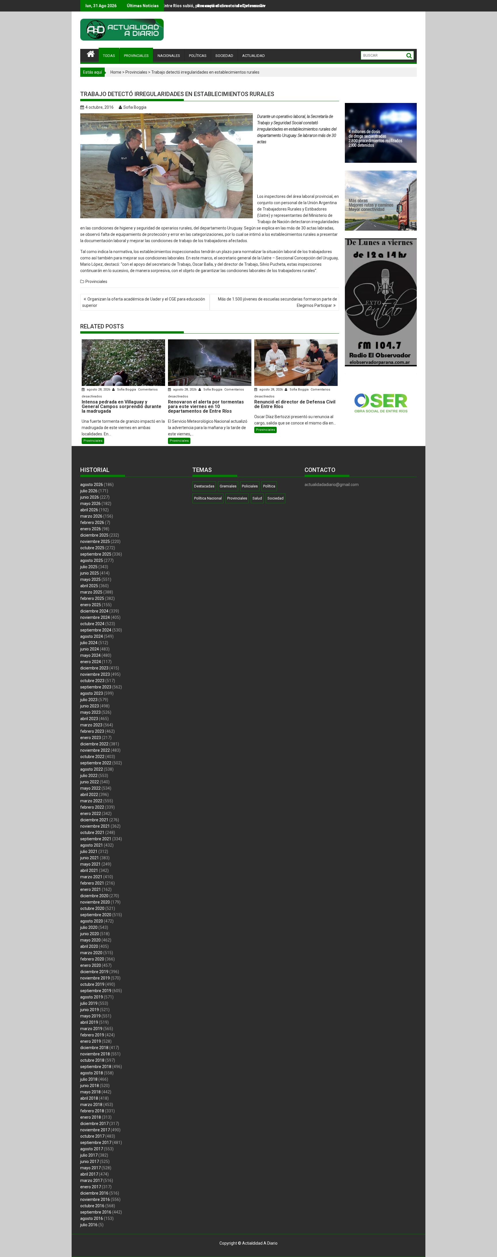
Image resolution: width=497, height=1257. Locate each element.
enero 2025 (90, 604)
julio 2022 (89, 775)
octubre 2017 (92, 1136)
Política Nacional (208, 498)
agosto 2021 (91, 845)
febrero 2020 (92, 959)
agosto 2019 (91, 997)
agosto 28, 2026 (98, 389)
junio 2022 (89, 782)
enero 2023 (90, 737)
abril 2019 (89, 1022)
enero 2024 (90, 661)
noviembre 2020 (95, 902)
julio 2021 (89, 851)
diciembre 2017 (94, 1123)
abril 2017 (89, 1174)
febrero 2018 (92, 1111)
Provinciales (136, 72)
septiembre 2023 (95, 687)
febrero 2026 (92, 522)
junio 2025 (89, 573)
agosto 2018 (91, 1073)
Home (115, 72)
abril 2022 (89, 794)
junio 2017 (89, 1161)
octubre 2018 (92, 1060)
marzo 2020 (91, 952)
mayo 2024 (90, 655)
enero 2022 (90, 813)
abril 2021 (89, 870)
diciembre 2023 (94, 668)
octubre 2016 (92, 1206)
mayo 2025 (90, 579)
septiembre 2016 (95, 1212)
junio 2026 (89, 497)
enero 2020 (90, 965)
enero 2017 (90, 1187)
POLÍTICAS (198, 55)
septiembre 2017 (95, 1142)
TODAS (109, 55)
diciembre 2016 (94, 1193)
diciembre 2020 (94, 896)
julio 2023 (89, 699)
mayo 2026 (90, 503)
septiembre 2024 (95, 630)
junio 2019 (89, 1009)
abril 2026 (89, 510)
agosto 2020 (91, 921)
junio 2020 (89, 933)
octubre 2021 (92, 832)
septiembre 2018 (95, 1066)
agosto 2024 (91, 636)
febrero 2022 (92, 807)
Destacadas (204, 486)
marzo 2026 (91, 516)
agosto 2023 (91, 693)
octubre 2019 (92, 984)
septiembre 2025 (95, 554)
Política (269, 486)
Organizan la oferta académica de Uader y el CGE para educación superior (143, 302)
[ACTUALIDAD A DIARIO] (90, 53)
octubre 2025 (92, 548)
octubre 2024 (92, 623)
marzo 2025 (91, 592)
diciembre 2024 (94, 611)
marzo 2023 (91, 725)
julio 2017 (89, 1155)
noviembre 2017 (95, 1130)
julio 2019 (89, 1003)
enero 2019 (90, 1041)
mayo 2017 (90, 1168)
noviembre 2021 (95, 826)
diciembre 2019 (94, 971)
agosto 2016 (91, 1218)
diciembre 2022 (94, 744)
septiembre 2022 (95, 763)
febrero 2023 (92, 731)
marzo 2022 (91, 801)
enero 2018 (90, 1117)
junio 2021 (89, 858)
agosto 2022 (91, 769)
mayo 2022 (90, 788)
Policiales (250, 486)
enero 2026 (90, 529)
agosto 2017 (91, 1149)
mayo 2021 (90, 864)
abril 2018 (89, 1098)
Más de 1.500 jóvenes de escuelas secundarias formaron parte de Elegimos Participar (277, 302)
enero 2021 (90, 889)
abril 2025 (89, 585)
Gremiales (228, 486)
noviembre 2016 (95, 1199)
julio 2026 (89, 491)
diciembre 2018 (94, 1047)
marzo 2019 (91, 1028)
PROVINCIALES (136, 55)
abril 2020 (89, 946)
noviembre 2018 (95, 1054)
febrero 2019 (92, 1035)
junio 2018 (89, 1085)
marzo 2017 (91, 1180)
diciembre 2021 (94, 820)
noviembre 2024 (95, 617)
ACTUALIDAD (253, 55)
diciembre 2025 (94, 535)
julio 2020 (89, 927)
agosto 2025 (91, 560)
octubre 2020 (92, 908)
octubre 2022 (92, 756)
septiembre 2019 (95, 990)
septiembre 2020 (95, 914)
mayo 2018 (90, 1092)
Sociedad (275, 498)
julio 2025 (89, 567)
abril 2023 (89, 718)
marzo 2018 (91, 1104)
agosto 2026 (91, 484)
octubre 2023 (92, 680)
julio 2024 (89, 642)
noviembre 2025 (95, 541)
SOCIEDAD (224, 55)
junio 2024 (89, 649)
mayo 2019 (90, 1016)
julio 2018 (89, 1079)
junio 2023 (89, 706)
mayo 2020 (90, 940)
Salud (257, 498)
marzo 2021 (91, 877)
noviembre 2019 (95, 978)
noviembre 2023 (95, 674)
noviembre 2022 (95, 750)
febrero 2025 (92, 598)
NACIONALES (169, 55)
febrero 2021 (92, 883)
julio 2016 (89, 1224)
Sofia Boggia (134, 107)
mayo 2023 (90, 712)
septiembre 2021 (95, 839)
